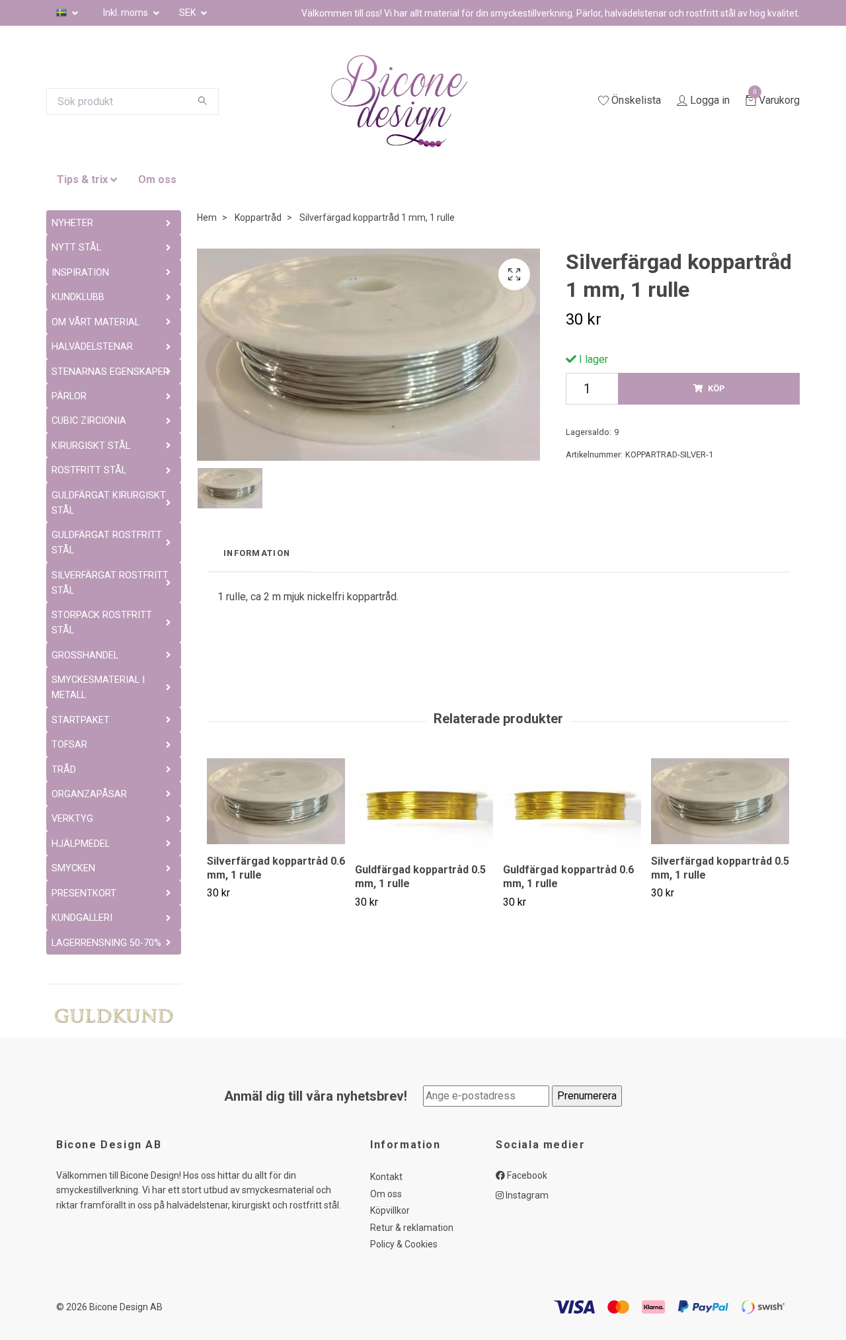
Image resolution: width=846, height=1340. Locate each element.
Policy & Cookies (404, 1244)
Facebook (526, 1175)
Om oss (157, 179)
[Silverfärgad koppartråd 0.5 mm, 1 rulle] (720, 801)
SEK (188, 12)
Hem (207, 217)
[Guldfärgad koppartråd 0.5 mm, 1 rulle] (424, 805)
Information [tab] (256, 553)
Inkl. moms (126, 12)
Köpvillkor (390, 1210)
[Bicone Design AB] (415, 101)
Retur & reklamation (411, 1227)
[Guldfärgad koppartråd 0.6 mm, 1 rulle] (572, 805)
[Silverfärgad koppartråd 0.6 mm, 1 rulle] (276, 801)
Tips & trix (82, 179)
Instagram (526, 1195)
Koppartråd (258, 217)
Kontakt (386, 1176)
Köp (716, 388)
